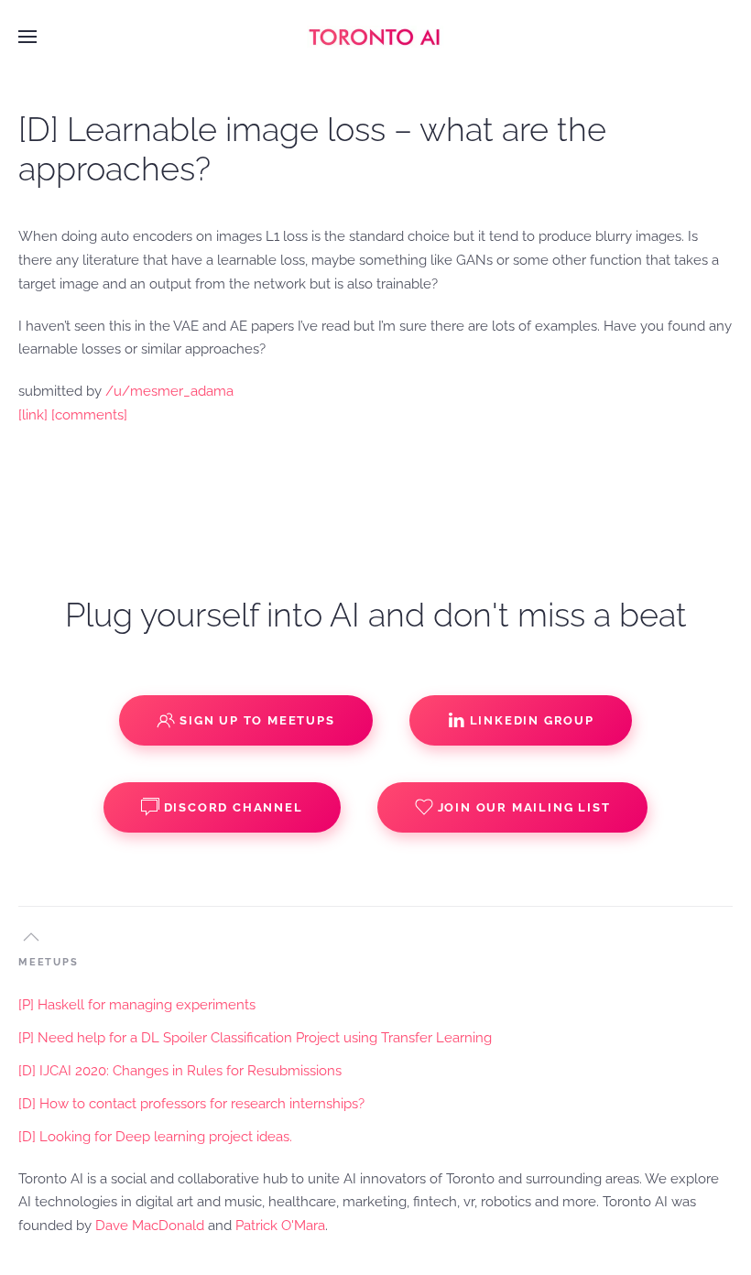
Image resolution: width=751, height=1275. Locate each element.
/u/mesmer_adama (169, 391)
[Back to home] (375, 36)
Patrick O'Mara (280, 1225)
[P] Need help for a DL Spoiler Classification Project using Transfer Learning (255, 1038)
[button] (27, 36)
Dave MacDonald (149, 1225)
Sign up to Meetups (257, 720)
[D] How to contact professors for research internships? (191, 1103)
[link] (33, 415)
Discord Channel (233, 807)
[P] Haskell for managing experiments (137, 1005)
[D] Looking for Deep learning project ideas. (155, 1136)
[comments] (89, 415)
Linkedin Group (532, 720)
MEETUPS (48, 962)
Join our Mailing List (524, 807)
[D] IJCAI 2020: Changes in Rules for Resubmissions (180, 1070)
